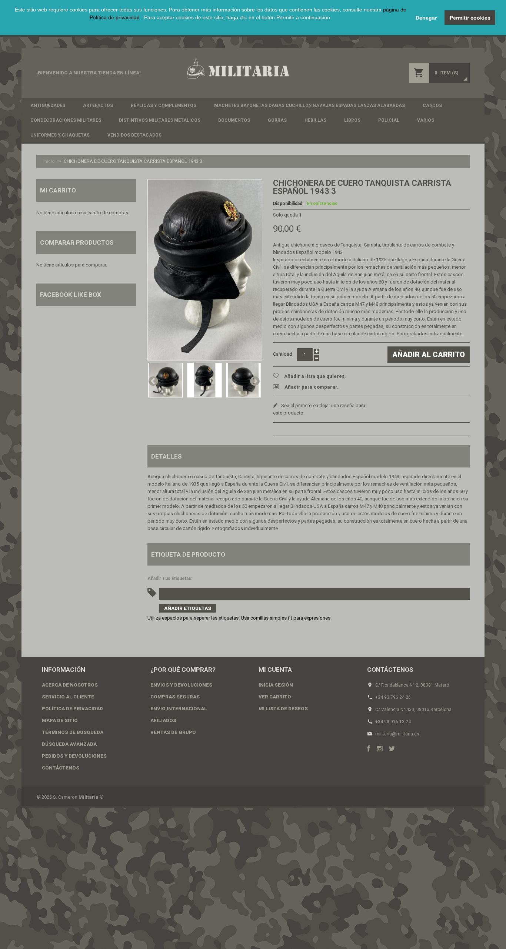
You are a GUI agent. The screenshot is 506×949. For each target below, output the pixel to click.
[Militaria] (237, 67)
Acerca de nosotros (70, 685)
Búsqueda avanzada (69, 744)
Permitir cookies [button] (470, 18)
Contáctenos (60, 768)
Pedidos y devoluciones (74, 756)
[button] (211, 26)
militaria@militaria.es (397, 734)
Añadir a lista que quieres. (315, 376)
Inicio (49, 161)
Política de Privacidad (72, 708)
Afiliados (163, 720)
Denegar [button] (426, 18)
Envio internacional (178, 708)
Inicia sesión (276, 685)
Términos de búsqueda (72, 732)
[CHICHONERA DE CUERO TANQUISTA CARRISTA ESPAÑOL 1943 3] (205, 270)
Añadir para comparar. (311, 387)
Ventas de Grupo (173, 732)
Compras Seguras (175, 697)
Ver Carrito (275, 697)
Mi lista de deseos (283, 708)
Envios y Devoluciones (181, 685)
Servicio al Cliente (68, 697)
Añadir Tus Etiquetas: (169, 578)
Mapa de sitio (60, 720)
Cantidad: (283, 354)
